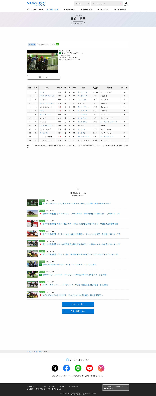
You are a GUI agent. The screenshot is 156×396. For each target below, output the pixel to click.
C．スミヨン (82, 122)
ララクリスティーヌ (47, 96)
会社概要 (30, 389)
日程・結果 (38, 351)
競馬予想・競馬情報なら (114, 387)
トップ (29, 351)
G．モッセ (82, 99)
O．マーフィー (83, 107)
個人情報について (33, 386)
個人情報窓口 (73, 386)
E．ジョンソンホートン (109, 122)
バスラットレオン (46, 125)
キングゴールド (45, 114)
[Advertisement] (78, 36)
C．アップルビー (107, 136)
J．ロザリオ (82, 118)
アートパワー (44, 133)
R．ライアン (82, 92)
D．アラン (82, 133)
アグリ (42, 111)
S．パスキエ (82, 114)
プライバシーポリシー (50, 386)
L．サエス (82, 129)
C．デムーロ (82, 96)
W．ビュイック (83, 136)
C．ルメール (82, 111)
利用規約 (63, 386)
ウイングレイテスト (47, 103)
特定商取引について (43, 389)
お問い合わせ (57, 389)
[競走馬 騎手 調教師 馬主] (82, 3)
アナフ (42, 92)
